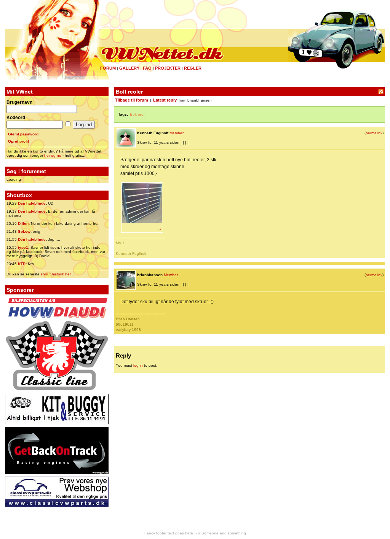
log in (138, 365)
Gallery (129, 68)
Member (176, 133)
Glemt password (23, 134)
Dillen (23, 223)
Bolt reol (137, 114)
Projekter (168, 68)
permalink (374, 133)
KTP (22, 264)
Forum (108, 68)
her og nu (52, 155)
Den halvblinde (32, 203)
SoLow (24, 231)
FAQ (147, 68)
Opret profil (18, 141)
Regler (192, 68)
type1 (23, 247)
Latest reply (165, 100)
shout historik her (55, 274)
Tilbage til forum (131, 100)
